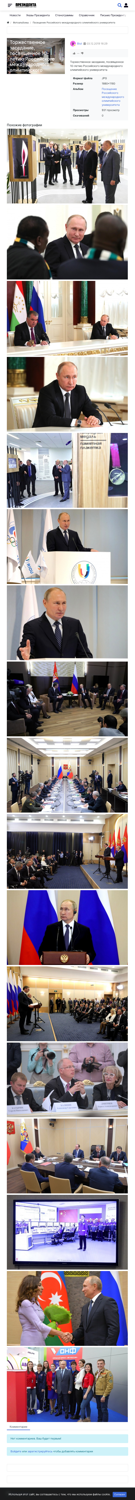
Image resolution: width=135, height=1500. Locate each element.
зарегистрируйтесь (40, 1451)
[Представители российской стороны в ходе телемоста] (67, 1232)
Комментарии (18, 1426)
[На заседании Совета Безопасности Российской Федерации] (67, 1156)
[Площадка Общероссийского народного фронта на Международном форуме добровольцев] (67, 1384)
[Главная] (8, 22)
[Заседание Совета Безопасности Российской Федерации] (67, 775)
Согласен (119, 1494)
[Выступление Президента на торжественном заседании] (67, 622)
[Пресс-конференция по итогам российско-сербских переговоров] (67, 1003)
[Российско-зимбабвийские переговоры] (67, 242)
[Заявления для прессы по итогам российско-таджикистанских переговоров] (67, 318)
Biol (79, 43)
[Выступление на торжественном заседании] (67, 546)
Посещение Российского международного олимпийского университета (113, 96)
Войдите (16, 1451)
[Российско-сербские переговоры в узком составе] (67, 699)
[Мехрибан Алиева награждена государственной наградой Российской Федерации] (67, 1308)
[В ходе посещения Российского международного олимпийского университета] (67, 166)
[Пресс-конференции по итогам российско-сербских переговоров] (67, 851)
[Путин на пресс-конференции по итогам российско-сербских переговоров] (67, 927)
